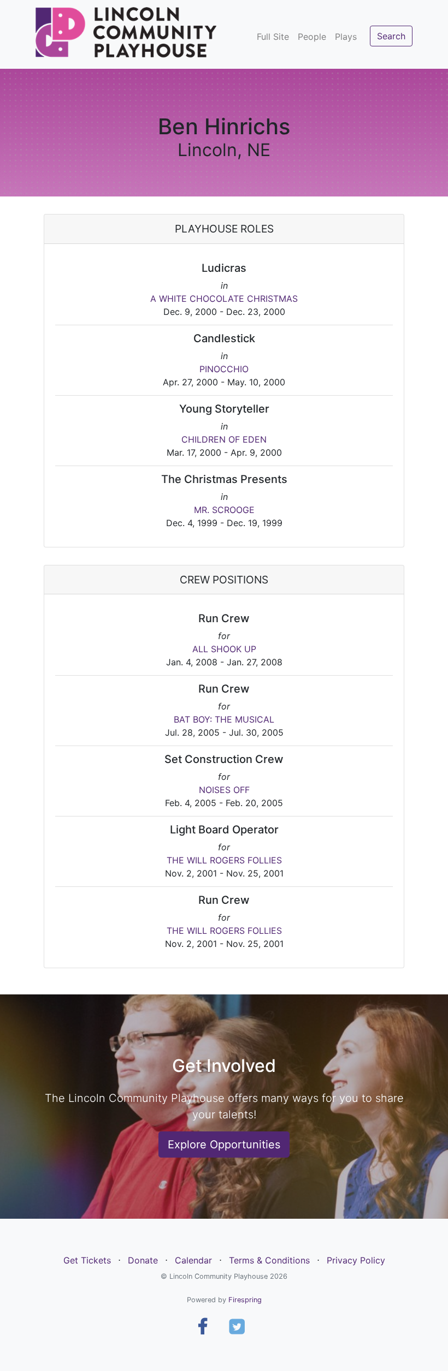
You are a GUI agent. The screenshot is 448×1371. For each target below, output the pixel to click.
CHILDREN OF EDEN (224, 439)
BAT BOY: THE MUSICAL (224, 719)
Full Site (273, 36)
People (312, 36)
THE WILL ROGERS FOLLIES (224, 860)
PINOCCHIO (224, 368)
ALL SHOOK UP (224, 648)
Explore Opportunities (224, 1144)
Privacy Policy (356, 1260)
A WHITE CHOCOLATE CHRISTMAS (224, 298)
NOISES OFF (224, 789)
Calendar (193, 1260)
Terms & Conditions (269, 1260)
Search (391, 36)
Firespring (245, 1300)
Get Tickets (87, 1260)
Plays (346, 36)
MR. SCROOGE (224, 509)
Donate (143, 1260)
